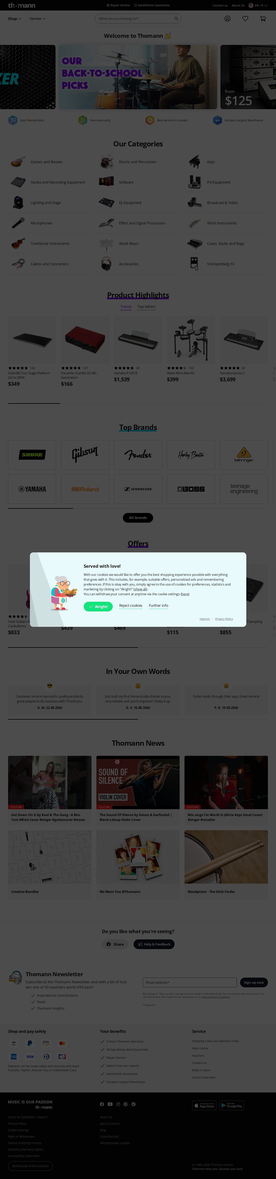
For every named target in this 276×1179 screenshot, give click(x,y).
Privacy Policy (224, 619)
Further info (158, 605)
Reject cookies (131, 605)
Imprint (205, 619)
